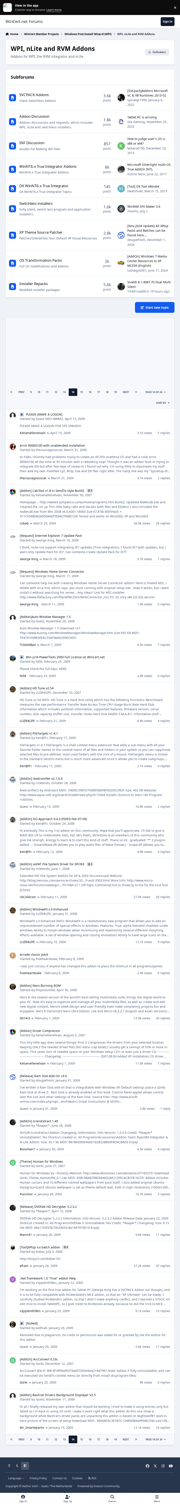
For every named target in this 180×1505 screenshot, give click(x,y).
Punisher (26, 1194)
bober (40, 1252)
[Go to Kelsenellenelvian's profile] (13, 492)
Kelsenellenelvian (33, 433)
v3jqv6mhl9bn (46, 1283)
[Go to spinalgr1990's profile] (121, 97)
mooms (132, 211)
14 (73, 392)
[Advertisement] (90, 352)
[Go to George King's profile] (13, 537)
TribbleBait (28, 645)
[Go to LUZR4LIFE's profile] (13, 689)
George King (45, 540)
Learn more (8, 8)
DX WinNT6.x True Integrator (43, 185)
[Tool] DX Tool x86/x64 (143, 186)
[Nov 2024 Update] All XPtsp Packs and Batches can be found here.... (147, 230)
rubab (24, 523)
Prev (21, 392)
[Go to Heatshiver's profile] (121, 188)
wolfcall (41, 1328)
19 (115, 392)
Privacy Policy (38, 1478)
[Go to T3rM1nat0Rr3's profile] (121, 287)
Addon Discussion (34, 116)
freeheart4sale (46, 959)
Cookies (77, 1478)
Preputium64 (45, 990)
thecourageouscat (49, 450)
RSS (93, 1478)
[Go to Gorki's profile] (13, 1163)
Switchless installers (36, 203)
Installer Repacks (33, 283)
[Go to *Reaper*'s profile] (13, 1122)
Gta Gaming (136, 122)
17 (98, 392)
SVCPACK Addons (34, 94)
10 (39, 392)
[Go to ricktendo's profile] (13, 780)
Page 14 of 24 (154, 392)
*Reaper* (43, 1125)
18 (107, 392)
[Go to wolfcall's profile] (13, 1324)
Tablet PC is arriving (142, 117)
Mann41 (26, 1235)
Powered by (98, 1486)
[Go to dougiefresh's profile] (121, 235)
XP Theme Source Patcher (41, 232)
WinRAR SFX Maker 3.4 (143, 206)
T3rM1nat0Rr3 (137, 291)
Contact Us (59, 1478)
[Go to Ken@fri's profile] (13, 734)
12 (55, 392)
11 (47, 392)
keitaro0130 (135, 148)
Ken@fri (42, 738)
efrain (24, 1266)
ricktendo (43, 783)
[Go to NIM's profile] (13, 658)
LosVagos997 (136, 270)
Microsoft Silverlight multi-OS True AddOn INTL (149, 166)
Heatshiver (135, 191)
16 (90, 392)
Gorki (39, 1166)
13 (64, 392)
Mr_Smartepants (32, 1427)
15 (81, 392)
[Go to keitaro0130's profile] (121, 146)
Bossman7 (27, 1149)
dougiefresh (136, 240)
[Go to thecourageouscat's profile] (13, 447)
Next (126, 392)
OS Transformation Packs (40, 260)
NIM (39, 661)
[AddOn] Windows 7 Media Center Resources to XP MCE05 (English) (147, 261)
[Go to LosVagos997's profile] (121, 263)
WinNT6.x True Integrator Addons (48, 166)
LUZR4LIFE (43, 692)
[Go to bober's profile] (13, 1248)
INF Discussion (31, 142)
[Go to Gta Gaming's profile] (121, 122)
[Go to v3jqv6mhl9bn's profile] (13, 1279)
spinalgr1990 (137, 100)
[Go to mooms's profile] (121, 209)
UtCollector (28, 897)
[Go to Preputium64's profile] (13, 987)
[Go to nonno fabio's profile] (121, 169)
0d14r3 (25, 1018)
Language (15, 1478)
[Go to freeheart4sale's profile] (13, 956)
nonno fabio (136, 174)
